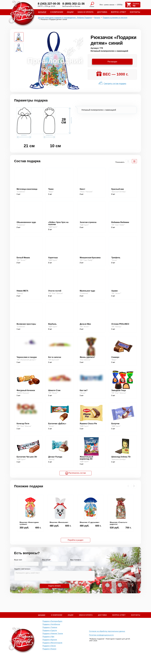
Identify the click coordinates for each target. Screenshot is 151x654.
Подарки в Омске (49, 646)
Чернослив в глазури (27, 357)
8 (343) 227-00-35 (49, 3)
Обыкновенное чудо (26, 222)
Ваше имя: (18, 560)
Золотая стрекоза (88, 222)
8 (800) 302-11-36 (73, 3)
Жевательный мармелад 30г (86, 458)
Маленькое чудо (87, 291)
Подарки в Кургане (49, 640)
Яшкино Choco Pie (88, 424)
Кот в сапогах (54, 357)
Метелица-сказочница (27, 189)
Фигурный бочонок (26, 390)
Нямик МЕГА (22, 291)
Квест (82, 189)
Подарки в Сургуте (49, 630)
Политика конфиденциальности (101, 635)
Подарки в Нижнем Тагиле (52, 633)
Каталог (42, 12)
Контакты (135, 12)
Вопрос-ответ (118, 12)
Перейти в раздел (75, 540)
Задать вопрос (54, 586)
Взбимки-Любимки (120, 222)
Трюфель (115, 258)
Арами (114, 291)
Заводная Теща (118, 390)
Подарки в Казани (49, 649)
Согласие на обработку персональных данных (107, 631)
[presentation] (128, 486)
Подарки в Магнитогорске (52, 643)
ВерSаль (52, 324)
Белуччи (115, 424)
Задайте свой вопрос (22, 569)
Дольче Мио (85, 324)
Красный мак (117, 189)
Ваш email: (46, 560)
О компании (56, 12)
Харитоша (53, 258)
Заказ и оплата (85, 12)
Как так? (84, 390)
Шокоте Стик (54, 390)
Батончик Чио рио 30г (27, 457)
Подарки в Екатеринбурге (52, 621)
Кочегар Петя (23, 424)
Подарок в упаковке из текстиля (115, 17)
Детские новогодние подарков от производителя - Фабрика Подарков (65, 17)
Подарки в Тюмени (49, 627)
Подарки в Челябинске (51, 624)
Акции (70, 12)
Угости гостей (54, 291)
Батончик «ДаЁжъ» (57, 424)
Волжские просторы (26, 324)
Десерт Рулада (55, 457)
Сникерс (115, 357)
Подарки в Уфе (48, 636)
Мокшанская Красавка (90, 258)
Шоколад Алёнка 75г (121, 457)
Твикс (51, 189)
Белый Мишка (23, 258)
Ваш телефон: (75, 560)
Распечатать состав (77, 473)
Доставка (102, 12)
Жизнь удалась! (87, 357)
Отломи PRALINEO (120, 324)
